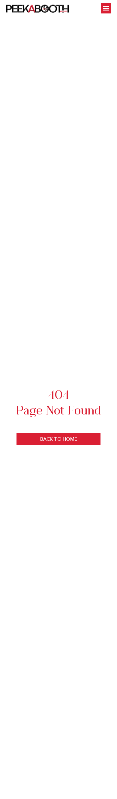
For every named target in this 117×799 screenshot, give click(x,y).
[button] (106, 8)
